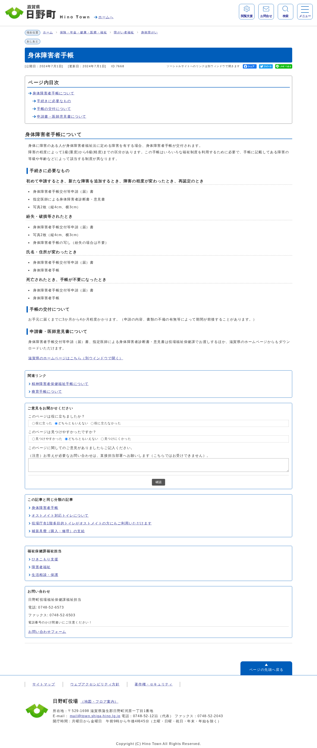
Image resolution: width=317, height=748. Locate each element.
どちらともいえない (73, 423)
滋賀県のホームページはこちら (75, 358)
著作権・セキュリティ (154, 684)
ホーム (48, 32)
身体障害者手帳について (53, 93)
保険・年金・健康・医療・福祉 (83, 32)
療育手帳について (47, 391)
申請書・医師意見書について (61, 116)
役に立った (44, 423)
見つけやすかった (49, 439)
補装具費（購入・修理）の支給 (58, 531)
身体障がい (149, 32)
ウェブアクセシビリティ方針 (95, 684)
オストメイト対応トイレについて (60, 515)
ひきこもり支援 (45, 559)
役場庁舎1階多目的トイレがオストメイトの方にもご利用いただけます (92, 523)
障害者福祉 (41, 567)
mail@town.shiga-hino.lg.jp (95, 716)
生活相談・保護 (45, 575)
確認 (158, 482)
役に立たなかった (107, 423)
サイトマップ (43, 684)
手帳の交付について (54, 109)
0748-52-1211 (145, 716)
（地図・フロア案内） (99, 701)
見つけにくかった (117, 439)
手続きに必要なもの (54, 101)
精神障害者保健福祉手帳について (60, 384)
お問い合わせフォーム (47, 632)
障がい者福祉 (124, 32)
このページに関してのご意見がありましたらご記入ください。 (81, 448)
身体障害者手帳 (45, 508)
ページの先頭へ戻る (266, 669)
